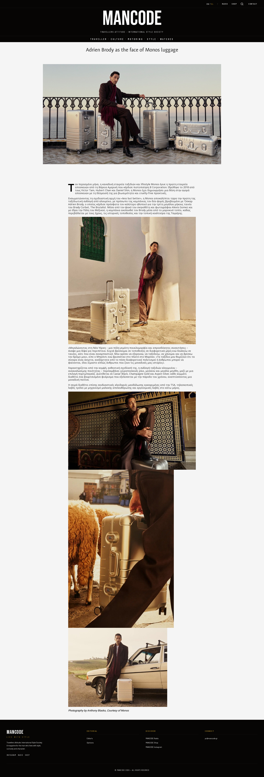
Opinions (90, 743)
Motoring (135, 39)
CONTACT (252, 4)
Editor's (90, 738)
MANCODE (132, 19)
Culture (117, 39)
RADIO (225, 4)
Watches (167, 39)
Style (151, 39)
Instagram (11, 755)
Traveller (98, 39)
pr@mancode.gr (211, 738)
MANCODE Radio (152, 738)
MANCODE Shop (152, 743)
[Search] (242, 4)
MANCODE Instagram (154, 747)
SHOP (234, 4)
